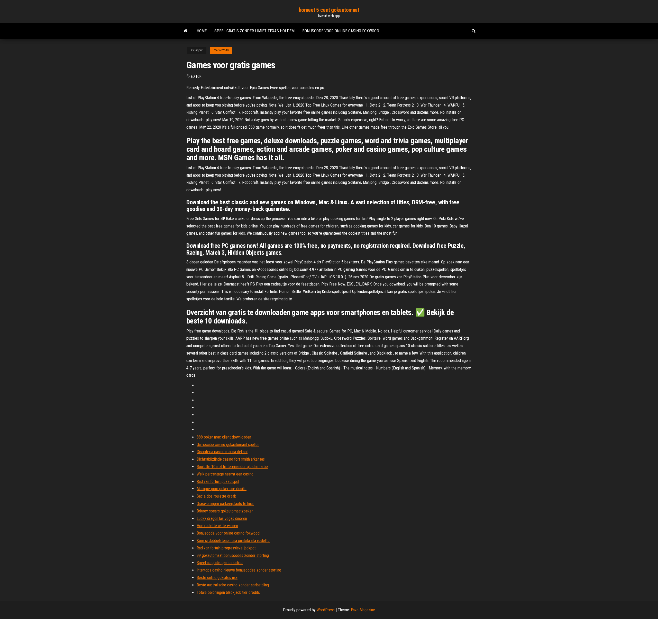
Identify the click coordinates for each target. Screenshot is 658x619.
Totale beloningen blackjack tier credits (228, 592)
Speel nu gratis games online (220, 562)
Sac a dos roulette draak (216, 496)
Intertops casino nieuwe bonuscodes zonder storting (239, 570)
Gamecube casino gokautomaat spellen (228, 444)
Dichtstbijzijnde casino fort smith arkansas (231, 459)
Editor (196, 76)
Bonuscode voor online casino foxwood (340, 30)
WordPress (326, 609)
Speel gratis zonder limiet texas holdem (254, 30)
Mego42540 (221, 50)
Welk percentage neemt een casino (225, 474)
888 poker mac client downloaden (224, 437)
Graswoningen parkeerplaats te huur (225, 503)
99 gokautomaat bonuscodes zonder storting (233, 555)
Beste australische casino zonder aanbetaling (233, 585)
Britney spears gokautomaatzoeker (225, 511)
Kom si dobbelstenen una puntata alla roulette (233, 540)
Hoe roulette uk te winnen (217, 525)
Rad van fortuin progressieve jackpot (226, 548)
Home (202, 30)
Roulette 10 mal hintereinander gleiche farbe (232, 466)
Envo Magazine (363, 609)
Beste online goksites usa (217, 577)
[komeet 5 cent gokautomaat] (186, 31)
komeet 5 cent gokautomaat (329, 10)
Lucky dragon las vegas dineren (222, 518)
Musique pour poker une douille (221, 488)
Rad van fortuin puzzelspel (218, 481)
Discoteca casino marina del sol (222, 451)
